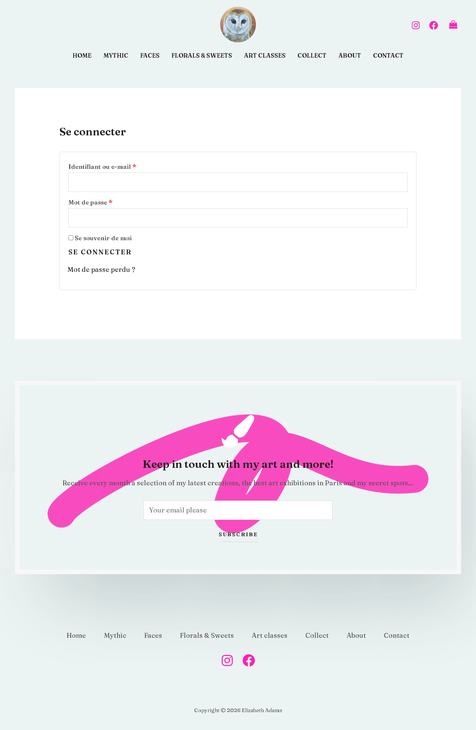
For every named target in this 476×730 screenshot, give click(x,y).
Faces (150, 55)
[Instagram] (415, 25)
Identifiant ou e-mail (119, 165)
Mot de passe (107, 201)
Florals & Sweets (201, 55)
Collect (312, 55)
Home (82, 55)
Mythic (115, 55)
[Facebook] (433, 25)
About (349, 55)
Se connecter (100, 252)
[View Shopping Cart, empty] (453, 24)
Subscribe (238, 534)
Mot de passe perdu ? (101, 269)
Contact (388, 55)
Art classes (265, 55)
